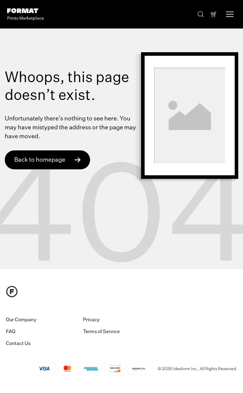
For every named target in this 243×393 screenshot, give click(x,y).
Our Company (21, 320)
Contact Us (18, 343)
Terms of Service (101, 332)
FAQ (10, 332)
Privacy (91, 320)
